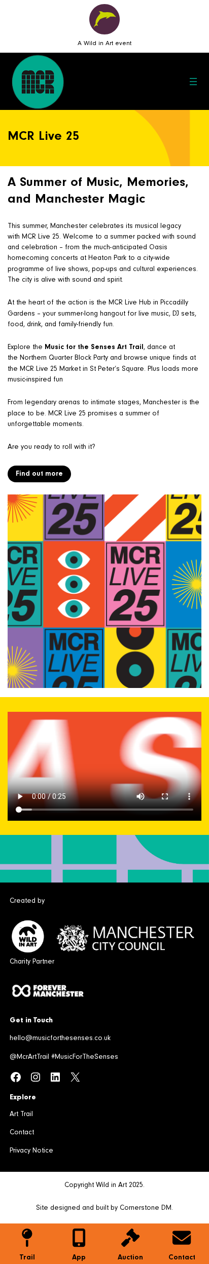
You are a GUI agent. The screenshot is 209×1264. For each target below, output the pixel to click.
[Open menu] (193, 81)
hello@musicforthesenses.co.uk (60, 1039)
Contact (181, 1258)
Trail (27, 1258)
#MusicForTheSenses (84, 1057)
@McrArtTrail (29, 1057)
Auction (130, 1258)
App (79, 1258)
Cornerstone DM (145, 1208)
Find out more (39, 474)
